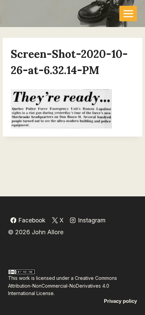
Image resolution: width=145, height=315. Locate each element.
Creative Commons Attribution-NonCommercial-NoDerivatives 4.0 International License (62, 285)
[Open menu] (128, 13)
